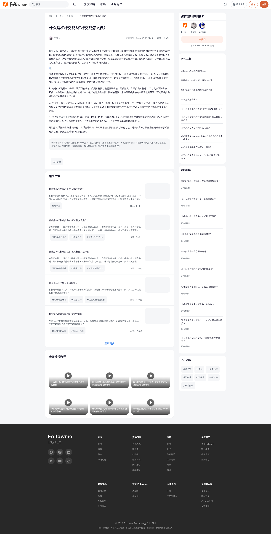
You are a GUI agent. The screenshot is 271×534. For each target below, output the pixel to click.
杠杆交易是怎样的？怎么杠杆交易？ (66, 189)
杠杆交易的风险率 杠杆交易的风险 (65, 314)
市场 (103, 4)
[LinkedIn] (68, 452)
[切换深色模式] (225, 4)
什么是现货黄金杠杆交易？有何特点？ (198, 304)
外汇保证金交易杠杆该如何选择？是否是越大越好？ (201, 118)
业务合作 (116, 4)
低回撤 (135, 454)
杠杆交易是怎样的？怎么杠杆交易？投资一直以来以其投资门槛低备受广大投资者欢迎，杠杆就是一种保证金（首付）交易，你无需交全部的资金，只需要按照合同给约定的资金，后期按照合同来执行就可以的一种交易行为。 (95, 199)
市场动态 (102, 459)
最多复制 (136, 459)
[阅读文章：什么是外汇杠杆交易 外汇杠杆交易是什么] (157, 222)
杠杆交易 (53, 50)
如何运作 (102, 491)
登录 (253, 4)
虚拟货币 (187, 369)
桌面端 (135, 496)
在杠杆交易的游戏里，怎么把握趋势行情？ (200, 181)
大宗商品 (171, 459)
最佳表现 (136, 444)
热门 (100, 444)
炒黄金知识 (212, 369)
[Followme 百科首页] (15, 4)
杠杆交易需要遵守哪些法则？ (194, 251)
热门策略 (136, 464)
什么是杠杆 (76, 237)
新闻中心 (205, 459)
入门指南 (102, 506)
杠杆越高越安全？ (189, 99)
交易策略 (89, 4)
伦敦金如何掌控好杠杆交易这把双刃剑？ (199, 286)
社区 (76, 4)
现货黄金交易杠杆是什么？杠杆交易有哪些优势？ (201, 322)
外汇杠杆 (70, 16)
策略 (100, 496)
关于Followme (207, 444)
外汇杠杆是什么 (59, 237)
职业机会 (205, 449)
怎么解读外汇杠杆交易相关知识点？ (197, 269)
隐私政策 (205, 496)
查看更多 (109, 343)
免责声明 (205, 506)
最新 (100, 449)
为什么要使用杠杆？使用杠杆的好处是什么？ (201, 109)
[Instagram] (59, 452)
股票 (169, 470)
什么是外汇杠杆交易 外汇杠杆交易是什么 (69, 220)
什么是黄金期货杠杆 (96, 299)
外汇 (169, 449)
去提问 (202, 39)
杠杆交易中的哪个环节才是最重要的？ (198, 198)
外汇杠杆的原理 (59, 330)
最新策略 (136, 470)
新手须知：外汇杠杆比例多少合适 (196, 80)
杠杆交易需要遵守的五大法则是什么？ (198, 147)
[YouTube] (59, 460)
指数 (169, 464)
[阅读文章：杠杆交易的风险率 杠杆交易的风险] (157, 316)
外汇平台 (200, 377)
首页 (51, 16)
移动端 (135, 491)
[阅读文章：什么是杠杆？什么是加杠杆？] (157, 285)
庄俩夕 (57, 38)
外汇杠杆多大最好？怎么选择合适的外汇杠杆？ (200, 157)
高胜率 (135, 449)
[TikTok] (68, 460)
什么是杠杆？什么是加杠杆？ (63, 282)
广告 (169, 491)
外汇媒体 (187, 377)
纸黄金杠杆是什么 (95, 237)
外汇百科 (60, 16)
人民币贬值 (188, 385)
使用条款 (205, 491)
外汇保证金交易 (64, 117)
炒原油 (199, 369)
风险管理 (102, 501)
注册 (264, 4)
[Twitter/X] (51, 460)
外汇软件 (214, 377)
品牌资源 (205, 454)
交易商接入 (172, 496)
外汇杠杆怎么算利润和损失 (193, 70)
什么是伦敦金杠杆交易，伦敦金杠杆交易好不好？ (201, 339)
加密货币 (171, 454)
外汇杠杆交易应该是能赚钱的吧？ (196, 234)
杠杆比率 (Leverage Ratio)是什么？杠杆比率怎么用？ (202, 138)
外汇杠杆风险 (77, 330)
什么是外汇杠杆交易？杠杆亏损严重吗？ (199, 216)
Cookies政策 (207, 501)
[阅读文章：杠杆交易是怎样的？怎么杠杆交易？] (157, 191)
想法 (100, 454)
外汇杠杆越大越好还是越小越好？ (196, 128)
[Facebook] (51, 452)
